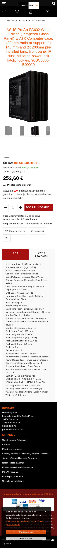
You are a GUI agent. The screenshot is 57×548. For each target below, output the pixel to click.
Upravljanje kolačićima (13, 481)
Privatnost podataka (12, 449)
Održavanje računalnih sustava (17, 467)
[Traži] (52, 3)
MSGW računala (10, 472)
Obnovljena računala (12, 476)
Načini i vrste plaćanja (13, 463)
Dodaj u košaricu (38, 207)
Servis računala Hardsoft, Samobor (19, 458)
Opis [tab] (15, 253)
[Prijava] (30, 12)
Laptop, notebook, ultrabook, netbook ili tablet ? (26, 453)
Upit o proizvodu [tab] (41, 254)
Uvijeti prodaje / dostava (14, 440)
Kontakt (6, 444)
